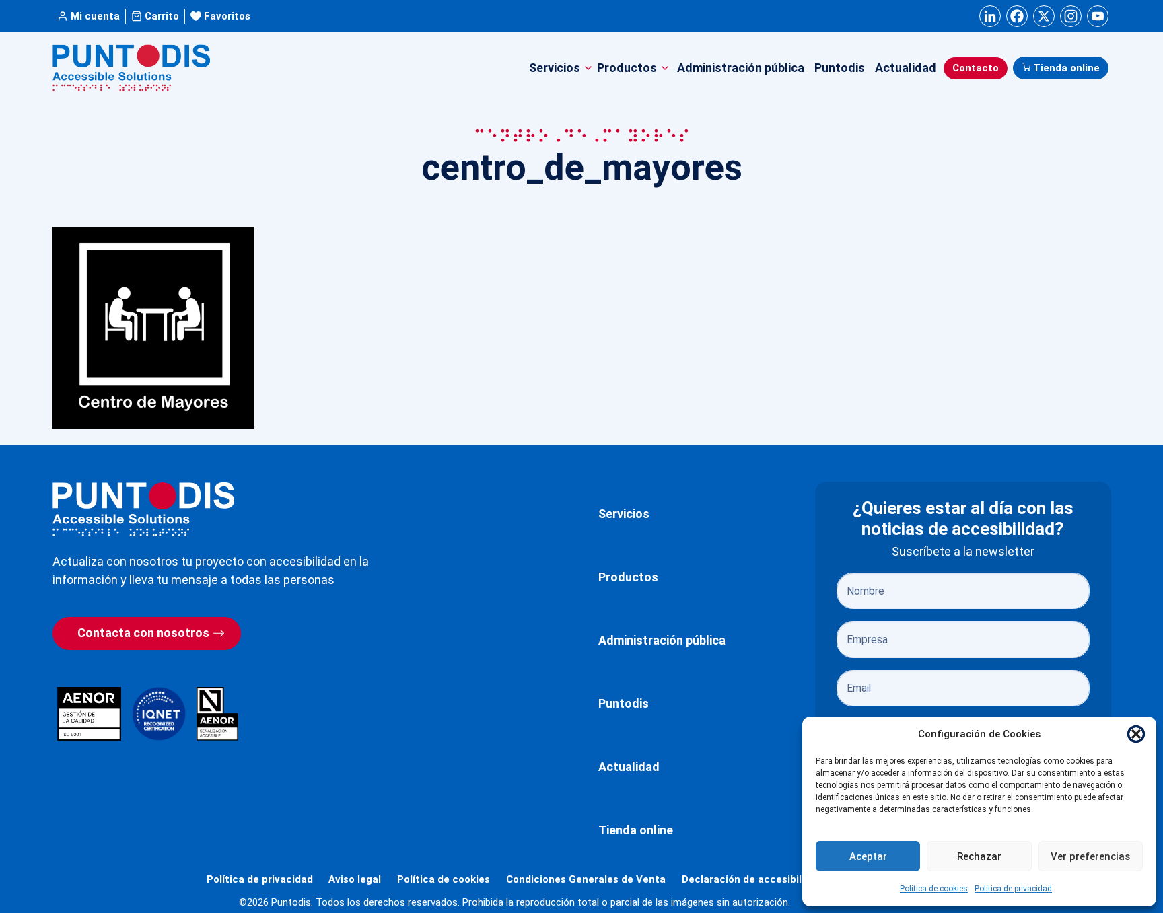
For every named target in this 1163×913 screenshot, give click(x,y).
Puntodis (839, 68)
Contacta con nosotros (143, 633)
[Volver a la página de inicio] (143, 509)
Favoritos (227, 16)
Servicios (623, 514)
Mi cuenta (95, 16)
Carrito (162, 16)
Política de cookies (934, 888)
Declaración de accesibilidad (752, 879)
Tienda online (1066, 68)
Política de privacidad (1013, 888)
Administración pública (740, 68)
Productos (628, 577)
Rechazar (979, 856)
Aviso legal (354, 879)
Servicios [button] (554, 68)
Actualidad (905, 68)
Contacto (975, 68)
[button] (1136, 734)
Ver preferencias (1090, 856)
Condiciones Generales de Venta (586, 879)
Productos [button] (627, 68)
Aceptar (868, 856)
